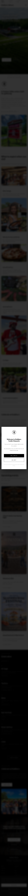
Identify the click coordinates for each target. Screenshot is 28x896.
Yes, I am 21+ (14, 455)
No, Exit (14, 459)
